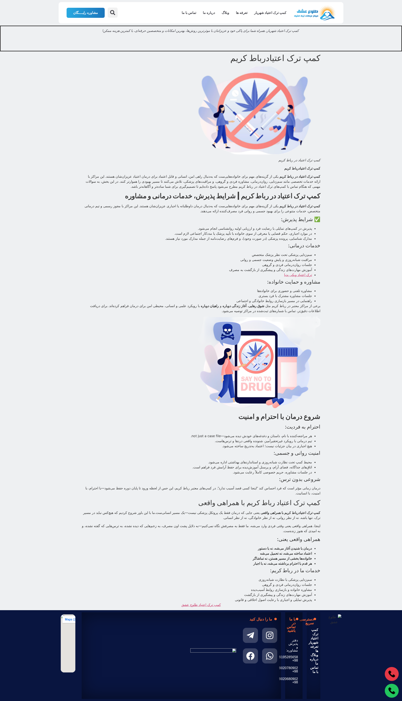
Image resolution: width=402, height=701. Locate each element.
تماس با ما (189, 12)
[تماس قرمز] (391, 674)
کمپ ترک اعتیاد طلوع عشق (201, 605)
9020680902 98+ (288, 680)
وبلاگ (225, 12)
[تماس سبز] (391, 690)
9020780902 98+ (288, 669)
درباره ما (209, 12)
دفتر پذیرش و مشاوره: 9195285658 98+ (288, 650)
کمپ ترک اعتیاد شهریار (270, 12)
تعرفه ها (241, 12)
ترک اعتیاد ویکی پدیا (298, 275)
